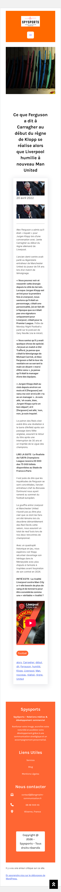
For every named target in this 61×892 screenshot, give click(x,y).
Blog (30, 767)
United (20, 678)
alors (19, 662)
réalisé (31, 674)
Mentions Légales (30, 774)
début (39, 662)
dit (17, 666)
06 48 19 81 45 (32, 805)
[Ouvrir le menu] (30, 35)
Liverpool (29, 670)
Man (38, 670)
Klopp (19, 670)
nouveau (21, 674)
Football (22, 653)
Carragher (28, 662)
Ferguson (25, 666)
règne (39, 674)
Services (30, 760)
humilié (36, 666)
